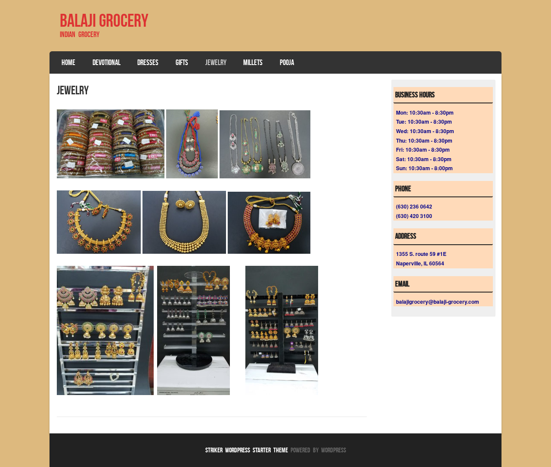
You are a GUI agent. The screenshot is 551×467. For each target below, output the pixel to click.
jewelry (215, 62)
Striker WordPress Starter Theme (246, 450)
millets (253, 62)
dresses (147, 62)
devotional (107, 62)
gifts (182, 62)
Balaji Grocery (104, 20)
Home (68, 62)
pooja (287, 62)
